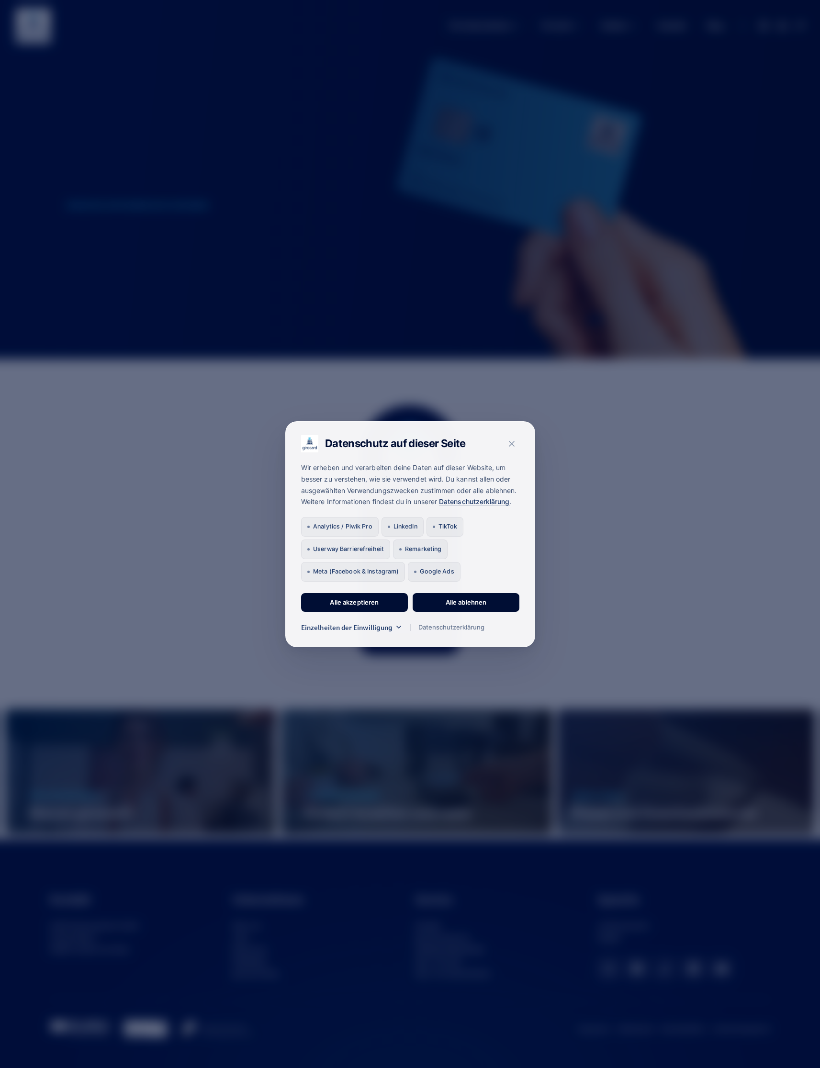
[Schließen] (511, 443)
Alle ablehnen (465, 602)
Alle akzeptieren (354, 602)
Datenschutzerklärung (474, 501)
